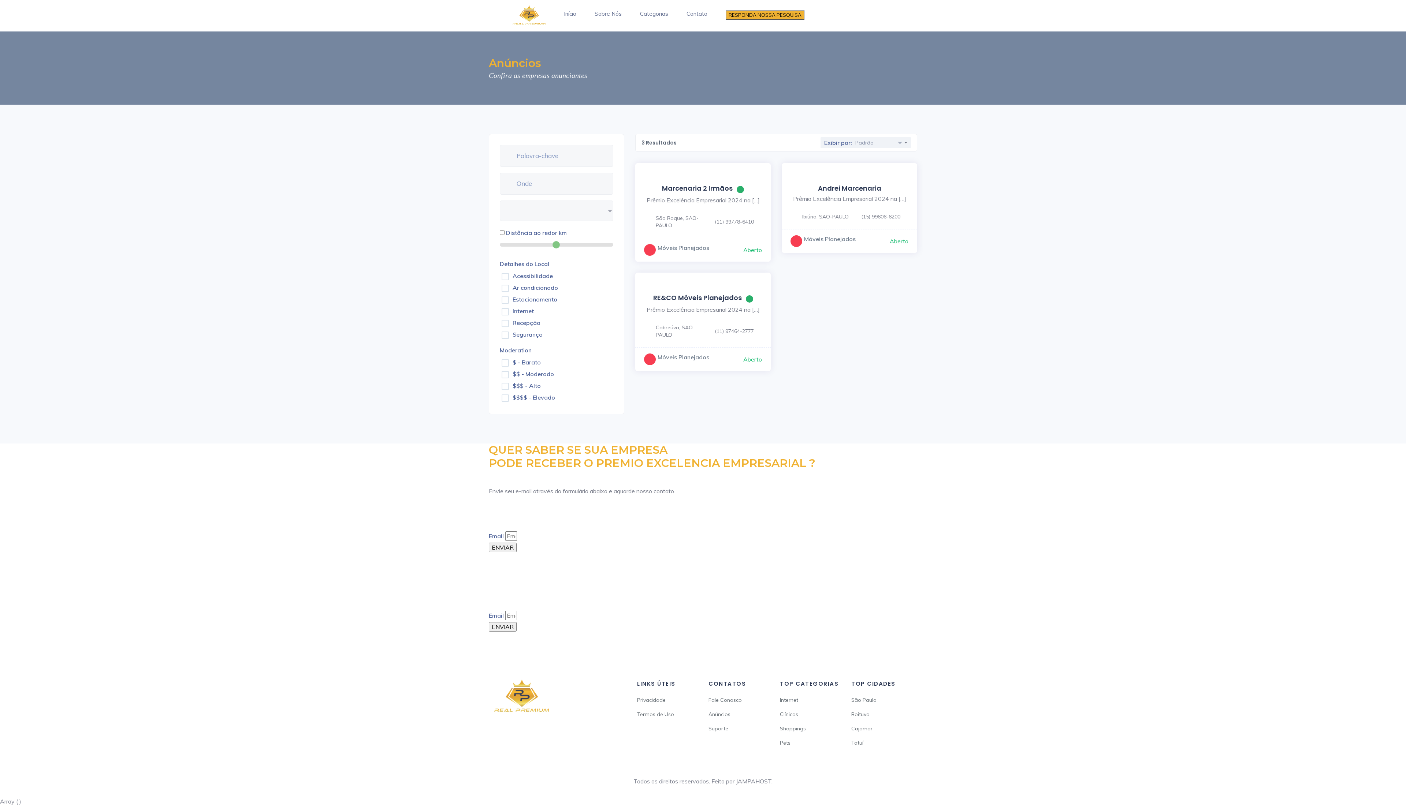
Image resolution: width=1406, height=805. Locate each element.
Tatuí (857, 743)
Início (570, 13)
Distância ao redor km (536, 232)
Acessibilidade (533, 276)
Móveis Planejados (683, 247)
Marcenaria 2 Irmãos (697, 188)
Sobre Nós (608, 13)
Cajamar (862, 728)
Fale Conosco (725, 700)
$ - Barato (527, 362)
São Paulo (864, 700)
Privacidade (651, 700)
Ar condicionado (535, 287)
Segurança (528, 334)
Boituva (860, 714)
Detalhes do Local (524, 263)
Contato (697, 13)
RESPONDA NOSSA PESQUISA (765, 15)
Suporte (718, 728)
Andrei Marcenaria (849, 188)
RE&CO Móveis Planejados (697, 297)
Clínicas (789, 714)
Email (496, 536)
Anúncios (719, 714)
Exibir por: (838, 142)
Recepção (526, 322)
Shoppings (793, 728)
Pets (785, 743)
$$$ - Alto (527, 385)
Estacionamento (535, 299)
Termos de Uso (655, 714)
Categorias (654, 13)
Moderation (516, 350)
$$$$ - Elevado (534, 397)
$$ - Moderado (533, 374)
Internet (523, 311)
